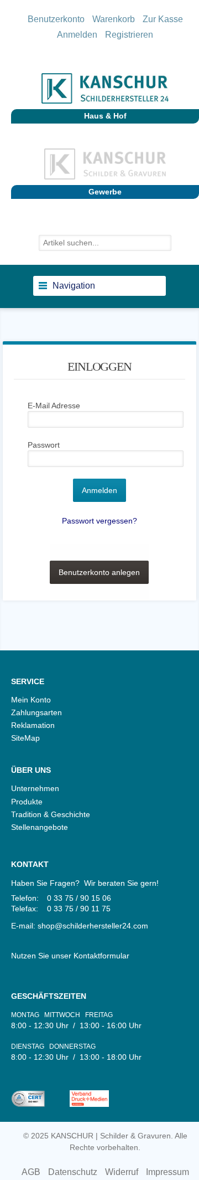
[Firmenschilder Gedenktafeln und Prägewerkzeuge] (105, 166)
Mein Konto (31, 699)
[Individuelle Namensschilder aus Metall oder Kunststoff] (105, 91)
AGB (31, 1172)
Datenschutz (72, 1172)
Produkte (27, 801)
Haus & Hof (105, 115)
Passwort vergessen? (99, 520)
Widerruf (121, 1172)
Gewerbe (105, 191)
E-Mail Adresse (54, 405)
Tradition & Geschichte (50, 814)
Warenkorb (113, 19)
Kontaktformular (101, 955)
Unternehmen (35, 788)
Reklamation (33, 725)
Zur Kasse (163, 19)
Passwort (44, 444)
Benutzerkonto (56, 19)
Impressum (167, 1172)
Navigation (74, 285)
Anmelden (77, 34)
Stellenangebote (39, 827)
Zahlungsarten (36, 712)
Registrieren (129, 34)
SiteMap (25, 737)
